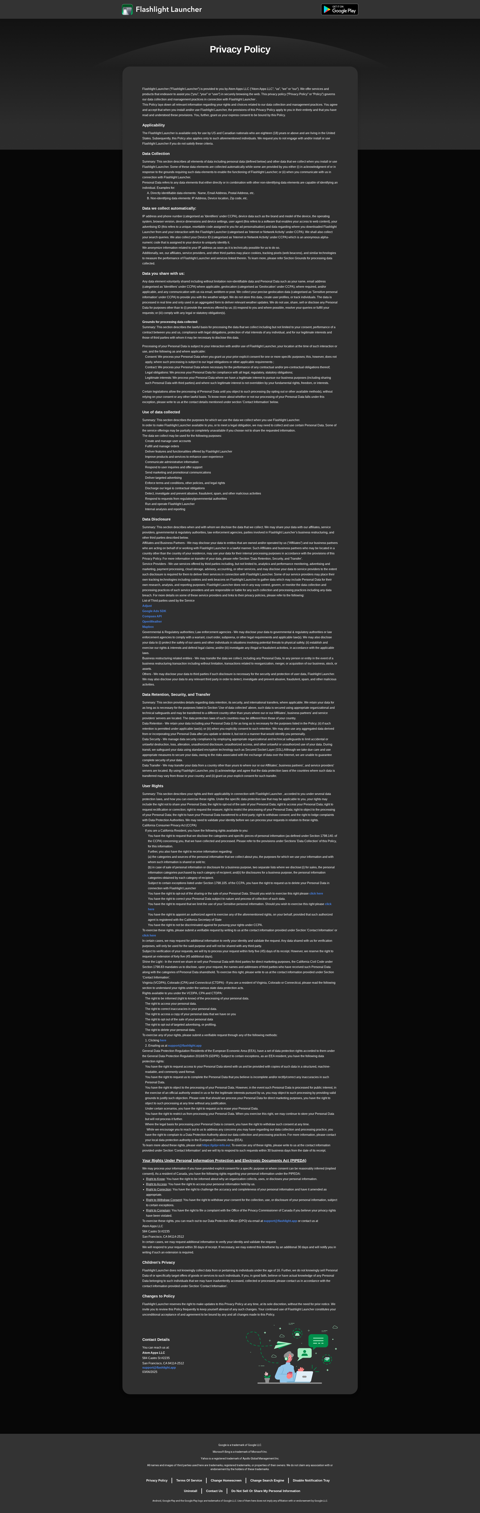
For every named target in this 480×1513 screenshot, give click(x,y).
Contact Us (214, 1491)
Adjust (147, 605)
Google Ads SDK (154, 611)
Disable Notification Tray (311, 1480)
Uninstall (190, 1491)
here (163, 1040)
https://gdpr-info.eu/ (216, 1145)
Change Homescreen (226, 1480)
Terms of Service (189, 1480)
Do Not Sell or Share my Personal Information (265, 1491)
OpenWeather (152, 621)
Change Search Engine (267, 1480)
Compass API (152, 616)
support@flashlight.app (185, 1045)
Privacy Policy (156, 1480)
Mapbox (148, 626)
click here (316, 893)
